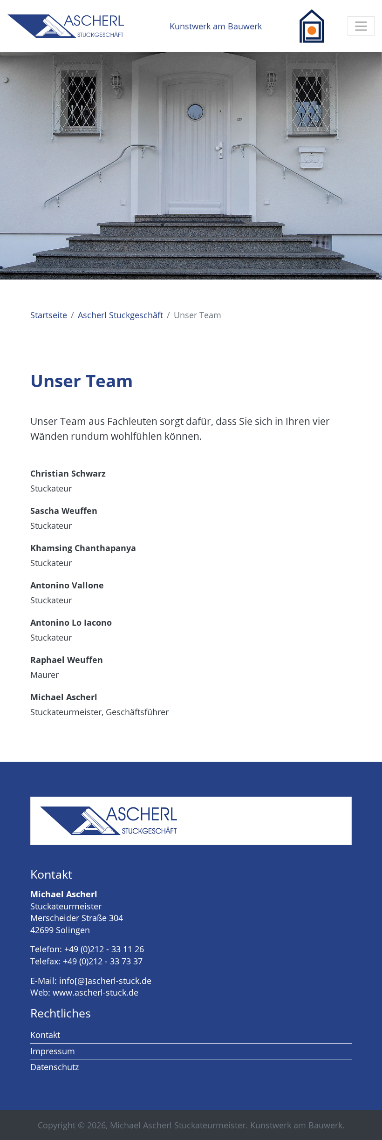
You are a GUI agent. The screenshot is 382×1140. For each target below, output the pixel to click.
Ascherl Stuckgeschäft (120, 315)
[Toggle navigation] (361, 26)
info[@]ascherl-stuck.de (105, 980)
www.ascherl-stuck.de (95, 992)
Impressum (52, 1051)
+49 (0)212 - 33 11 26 (104, 949)
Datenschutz (54, 1066)
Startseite (48, 315)
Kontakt (45, 1034)
